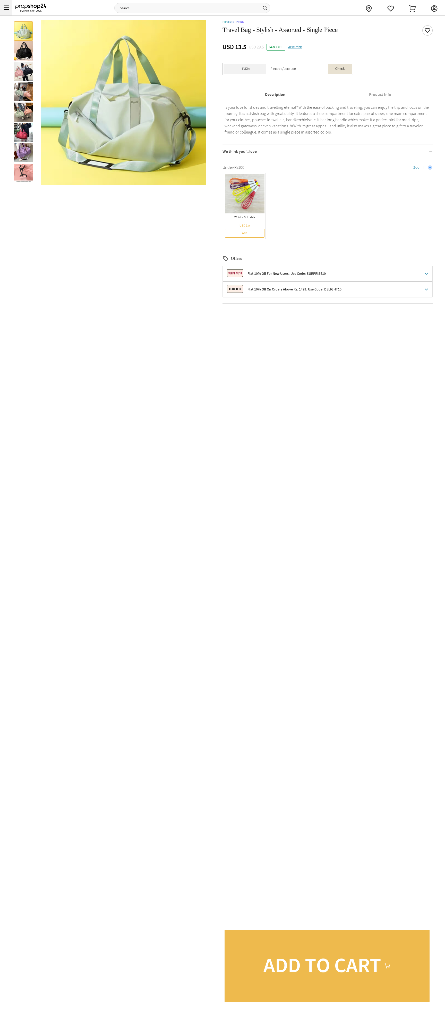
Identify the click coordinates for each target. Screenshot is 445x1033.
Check (340, 68)
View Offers (295, 47)
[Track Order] (369, 7)
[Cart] (412, 7)
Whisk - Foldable (244, 217)
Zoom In (419, 167)
